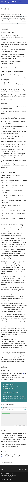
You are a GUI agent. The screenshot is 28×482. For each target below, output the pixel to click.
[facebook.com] (5, 479)
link (23, 373)
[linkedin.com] (10, 479)
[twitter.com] (7, 479)
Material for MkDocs (10, 476)
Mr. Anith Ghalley (5, 456)
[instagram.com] (2, 479)
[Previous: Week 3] (2, 469)
